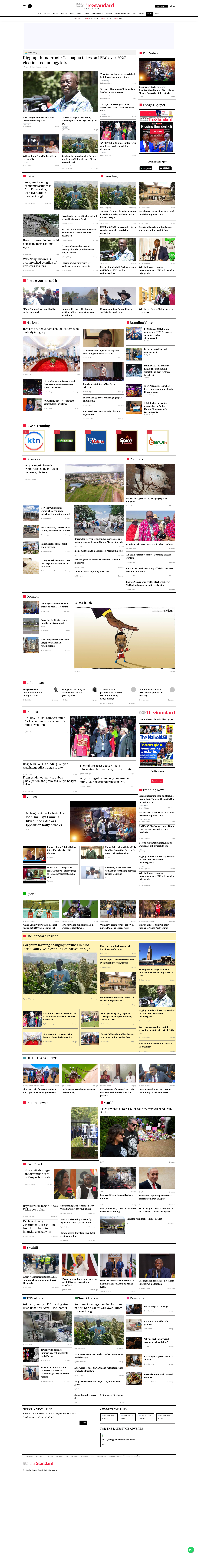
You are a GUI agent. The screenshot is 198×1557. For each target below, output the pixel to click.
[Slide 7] (65, 1156)
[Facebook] (110, 1417)
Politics (32, 712)
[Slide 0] (39, 1156)
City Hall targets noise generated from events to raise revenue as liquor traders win (59, 384)
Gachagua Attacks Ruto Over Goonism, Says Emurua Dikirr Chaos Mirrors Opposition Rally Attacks (156, 90)
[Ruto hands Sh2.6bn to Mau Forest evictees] (103, 372)
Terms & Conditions (115, 1457)
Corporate (29, 1457)
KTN (134, 14)
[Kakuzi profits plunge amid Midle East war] (31, 548)
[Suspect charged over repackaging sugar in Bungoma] (150, 480)
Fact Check (35, 1164)
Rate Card (50, 1457)
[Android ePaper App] (146, 168)
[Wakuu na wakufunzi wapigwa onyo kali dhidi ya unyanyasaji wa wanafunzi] (80, 1265)
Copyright (84, 1457)
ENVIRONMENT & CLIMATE (122, 14)
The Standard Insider (42, 936)
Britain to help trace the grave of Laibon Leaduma (149, 544)
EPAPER (149, 14)
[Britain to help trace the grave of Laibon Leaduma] (150, 527)
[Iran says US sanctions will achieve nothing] (118, 1178)
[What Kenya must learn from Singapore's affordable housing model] (31, 645)
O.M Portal (74, 1457)
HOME (39, 14)
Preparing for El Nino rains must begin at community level (54, 623)
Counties (136, 459)
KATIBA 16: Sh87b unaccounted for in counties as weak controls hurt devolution (118, 146)
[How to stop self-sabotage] (134, 1309)
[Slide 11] (80, 1156)
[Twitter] (129, 1417)
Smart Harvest (89, 1298)
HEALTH (79, 14)
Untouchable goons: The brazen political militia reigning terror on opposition (78, 312)
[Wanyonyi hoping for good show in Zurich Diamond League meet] (118, 910)
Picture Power (37, 1103)
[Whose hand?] (124, 637)
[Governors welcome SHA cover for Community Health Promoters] (157, 1074)
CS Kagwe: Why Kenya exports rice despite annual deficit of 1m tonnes (55, 563)
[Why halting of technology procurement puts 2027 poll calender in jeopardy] (157, 250)
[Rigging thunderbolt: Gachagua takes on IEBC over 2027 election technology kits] (60, 92)
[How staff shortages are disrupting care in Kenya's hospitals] (76, 1185)
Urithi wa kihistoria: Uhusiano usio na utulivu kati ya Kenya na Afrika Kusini (117, 1283)
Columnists (35, 682)
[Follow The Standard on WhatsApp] (191, 1550)
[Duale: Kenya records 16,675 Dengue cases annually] (80, 1074)
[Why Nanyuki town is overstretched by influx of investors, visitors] (94, 483)
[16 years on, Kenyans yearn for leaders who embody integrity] (51, 354)
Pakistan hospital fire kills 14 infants (144, 1219)
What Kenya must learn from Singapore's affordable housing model (55, 642)
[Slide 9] (73, 1156)
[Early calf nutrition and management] (134, 354)
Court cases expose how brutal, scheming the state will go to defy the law (79, 120)
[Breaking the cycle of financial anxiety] (134, 1360)
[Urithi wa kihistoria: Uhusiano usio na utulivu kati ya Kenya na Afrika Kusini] (118, 1266)
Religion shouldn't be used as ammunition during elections (33, 692)
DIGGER (157, 14)
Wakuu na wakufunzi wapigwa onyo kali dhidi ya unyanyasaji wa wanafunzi (79, 1282)
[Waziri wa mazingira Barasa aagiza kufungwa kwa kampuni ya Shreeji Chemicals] (41, 1264)
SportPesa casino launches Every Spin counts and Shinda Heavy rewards (158, 389)
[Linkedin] (147, 1417)
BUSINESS (64, 14)
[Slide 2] (47, 1156)
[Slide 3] (51, 1156)
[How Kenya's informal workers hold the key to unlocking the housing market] (31, 513)
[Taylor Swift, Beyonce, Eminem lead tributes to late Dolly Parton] (31, 1355)
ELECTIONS (109, 14)
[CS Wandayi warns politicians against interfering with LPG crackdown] (103, 339)
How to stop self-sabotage (156, 1306)
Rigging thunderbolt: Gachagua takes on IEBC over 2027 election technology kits (156, 859)
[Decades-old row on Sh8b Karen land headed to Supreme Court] (157, 194)
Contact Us (40, 1457)
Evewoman (138, 1298)
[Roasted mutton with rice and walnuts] (134, 1378)
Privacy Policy (101, 1457)
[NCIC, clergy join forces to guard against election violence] (32, 405)
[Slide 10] (77, 1156)
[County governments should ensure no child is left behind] (31, 607)
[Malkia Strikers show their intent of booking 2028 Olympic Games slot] (41, 910)
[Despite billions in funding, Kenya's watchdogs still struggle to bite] (90, 1038)
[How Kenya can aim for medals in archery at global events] (80, 910)
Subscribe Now (157, 131)
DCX (67, 1457)
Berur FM (119, 18)
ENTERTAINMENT (98, 14)
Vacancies (59, 1457)
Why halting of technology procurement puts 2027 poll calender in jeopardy (156, 876)
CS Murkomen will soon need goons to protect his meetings (151, 692)
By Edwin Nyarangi (35, 67)
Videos (32, 797)
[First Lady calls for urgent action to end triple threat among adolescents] (41, 1074)
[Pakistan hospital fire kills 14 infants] (112, 1226)
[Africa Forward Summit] (60, 1133)
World (108, 1103)
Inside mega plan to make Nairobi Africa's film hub (98, 551)
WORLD (72, 14)
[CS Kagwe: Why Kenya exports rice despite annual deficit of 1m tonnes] (31, 566)
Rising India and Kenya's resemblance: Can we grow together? (73, 692)
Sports (31, 894)
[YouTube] (165, 1417)
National (33, 322)
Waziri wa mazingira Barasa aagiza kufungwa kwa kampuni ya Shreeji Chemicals (40, 1280)
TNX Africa (35, 1298)
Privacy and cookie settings (131, 1456)
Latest (31, 176)
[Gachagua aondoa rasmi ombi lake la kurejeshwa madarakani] (157, 1266)
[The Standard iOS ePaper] (165, 168)
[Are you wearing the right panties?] (134, 1325)
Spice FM (106, 18)
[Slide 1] (43, 1156)
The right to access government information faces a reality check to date (117, 107)
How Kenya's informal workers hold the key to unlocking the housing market (55, 511)
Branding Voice (141, 322)
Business (33, 459)
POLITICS (55, 14)
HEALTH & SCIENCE (42, 1058)
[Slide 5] (58, 1156)
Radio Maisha (92, 18)
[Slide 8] (69, 1156)
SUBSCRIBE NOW (161, 6)
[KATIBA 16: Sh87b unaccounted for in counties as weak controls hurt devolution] (118, 131)
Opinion (33, 596)
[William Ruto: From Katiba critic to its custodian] (41, 143)
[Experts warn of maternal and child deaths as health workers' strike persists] (118, 1074)
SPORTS (87, 14)
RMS (92, 1457)
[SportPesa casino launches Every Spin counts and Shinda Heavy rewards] (134, 391)
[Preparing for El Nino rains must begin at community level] (31, 625)
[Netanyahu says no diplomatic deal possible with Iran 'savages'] (157, 1179)
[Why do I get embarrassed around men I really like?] (134, 1343)
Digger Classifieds (116, 1440)
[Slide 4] (54, 1156)
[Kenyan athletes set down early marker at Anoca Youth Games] (157, 910)
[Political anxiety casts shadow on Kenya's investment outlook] (31, 531)
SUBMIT (83, 1423)
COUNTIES (47, 14)
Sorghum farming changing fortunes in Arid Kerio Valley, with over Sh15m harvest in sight (79, 159)
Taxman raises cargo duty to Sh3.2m (91, 571)
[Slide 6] (62, 1156)
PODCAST (141, 14)
